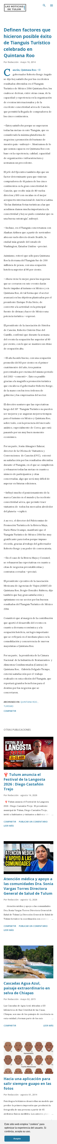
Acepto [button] (17, 1138)
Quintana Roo (29, 701)
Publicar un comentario (33, 821)
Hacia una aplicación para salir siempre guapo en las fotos (27, 1083)
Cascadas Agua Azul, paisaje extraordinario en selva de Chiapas (27, 988)
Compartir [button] (10, 710)
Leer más (9, 825)
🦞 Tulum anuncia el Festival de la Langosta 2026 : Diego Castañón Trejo (24, 781)
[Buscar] (44, 5)
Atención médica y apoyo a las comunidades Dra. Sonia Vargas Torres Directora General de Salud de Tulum (28, 886)
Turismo (8, 706)
